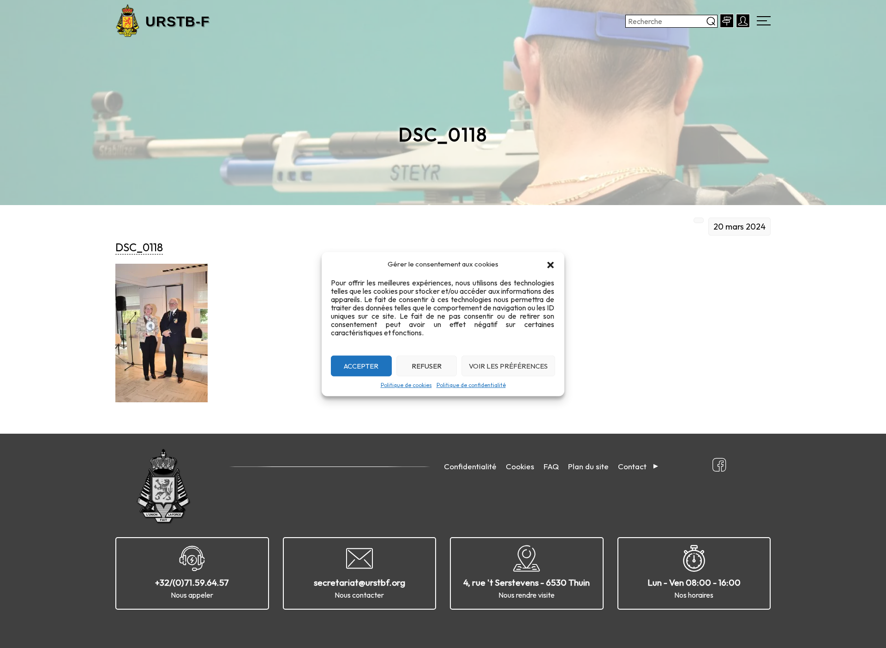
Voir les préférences (508, 365)
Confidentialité (470, 466)
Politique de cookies (406, 385)
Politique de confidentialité (471, 385)
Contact (632, 466)
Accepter (361, 365)
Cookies (520, 466)
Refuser (427, 365)
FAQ (551, 466)
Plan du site (588, 466)
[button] (550, 264)
